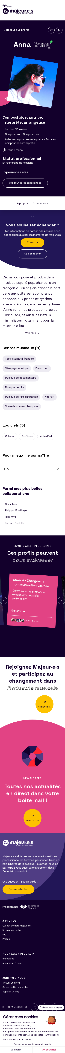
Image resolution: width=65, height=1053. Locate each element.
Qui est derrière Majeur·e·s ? (17, 926)
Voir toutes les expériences (25, 183)
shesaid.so (8, 959)
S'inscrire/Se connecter (15, 987)
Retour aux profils (17, 30)
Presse (6, 939)
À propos (22, 203)
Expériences (40, 203)
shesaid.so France (12, 963)
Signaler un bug (11, 992)
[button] (3, 600)
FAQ (4, 935)
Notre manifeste (12, 930)
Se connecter (32, 254)
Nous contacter (18, 889)
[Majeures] (32, 11)
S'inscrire (32, 242)
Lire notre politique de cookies (17, 1039)
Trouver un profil (11, 983)
